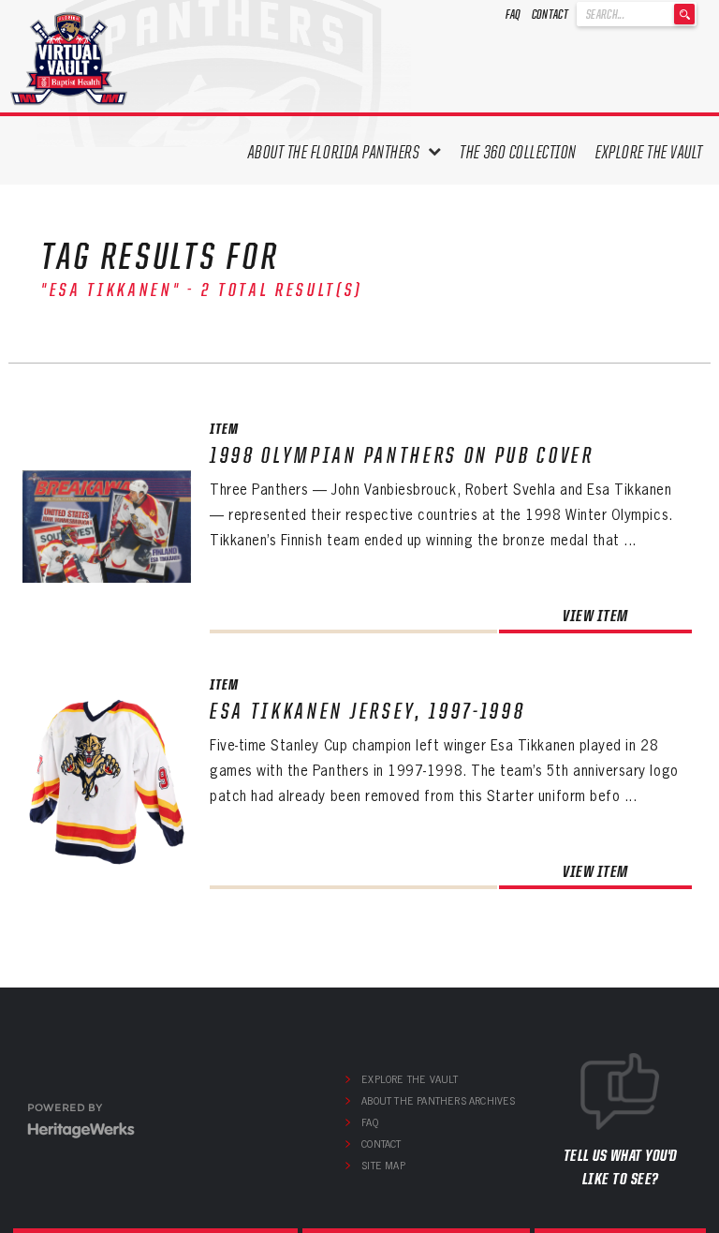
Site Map (383, 1165)
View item (595, 615)
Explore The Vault (649, 151)
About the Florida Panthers (334, 151)
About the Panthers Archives (438, 1100)
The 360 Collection (518, 151)
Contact (550, 14)
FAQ (513, 14)
